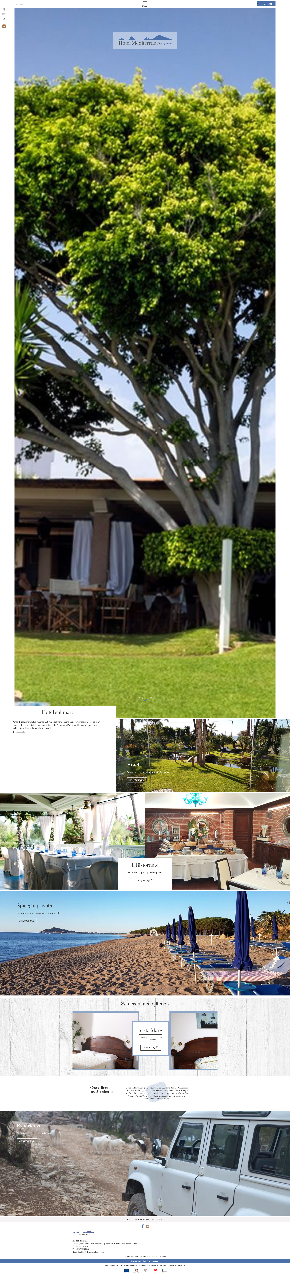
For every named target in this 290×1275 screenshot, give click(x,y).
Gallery (4, 14)
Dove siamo (4, 9)
